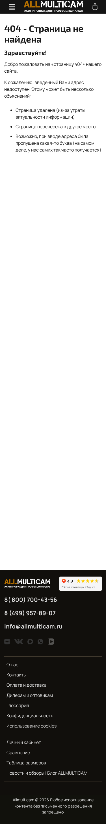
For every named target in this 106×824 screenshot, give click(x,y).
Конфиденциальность (30, 715)
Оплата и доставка (27, 685)
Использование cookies (32, 726)
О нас (12, 664)
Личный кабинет (24, 742)
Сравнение (18, 752)
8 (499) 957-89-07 (30, 613)
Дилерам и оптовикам (30, 695)
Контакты (17, 675)
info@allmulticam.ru (33, 626)
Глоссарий (18, 705)
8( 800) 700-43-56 (30, 600)
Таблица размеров (26, 763)
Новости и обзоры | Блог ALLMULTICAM (47, 773)
